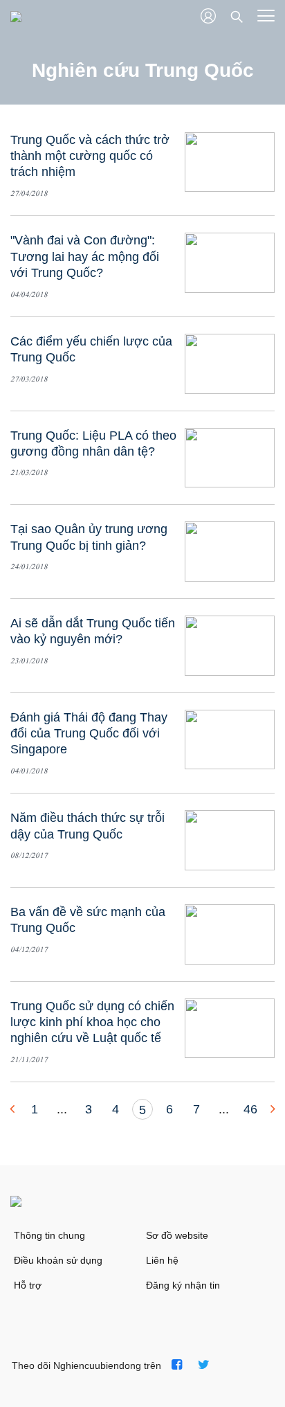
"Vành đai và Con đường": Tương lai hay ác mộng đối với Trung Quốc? (84, 256)
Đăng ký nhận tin (183, 1285)
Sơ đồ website (177, 1235)
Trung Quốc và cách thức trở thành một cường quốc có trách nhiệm (89, 156)
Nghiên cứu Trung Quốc (143, 70)
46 (250, 1109)
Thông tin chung (49, 1235)
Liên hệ (162, 1260)
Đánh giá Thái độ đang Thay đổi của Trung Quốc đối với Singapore (88, 733)
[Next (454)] (271, 1109)
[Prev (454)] (14, 1109)
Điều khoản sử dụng (58, 1260)
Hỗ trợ (28, 1285)
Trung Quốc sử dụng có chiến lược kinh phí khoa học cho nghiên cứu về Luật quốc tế (92, 1022)
